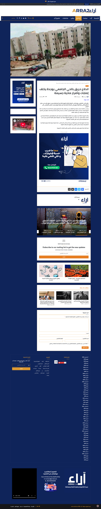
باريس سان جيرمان (46, 368)
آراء (91, 18)
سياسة (85, 18)
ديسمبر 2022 (85, 445)
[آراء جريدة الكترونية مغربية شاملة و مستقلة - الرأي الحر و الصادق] (84, 10)
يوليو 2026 (86, 359)
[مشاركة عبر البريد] (72, 189)
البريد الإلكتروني (85, 338)
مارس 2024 (85, 416)
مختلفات (65, 18)
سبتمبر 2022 (85, 451)
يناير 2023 (86, 443)
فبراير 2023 (85, 441)
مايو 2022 (86, 460)
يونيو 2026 (86, 361)
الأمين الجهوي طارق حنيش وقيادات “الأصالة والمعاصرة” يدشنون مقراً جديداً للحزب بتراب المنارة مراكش (65, 4)
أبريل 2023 (86, 437)
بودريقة (39, 368)
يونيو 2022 (86, 458)
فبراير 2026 (85, 369)
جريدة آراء (84, 96)
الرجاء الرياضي (40, 363)
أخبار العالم (47, 361)
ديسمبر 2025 (85, 373)
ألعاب (42, 361)
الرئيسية (96, 18)
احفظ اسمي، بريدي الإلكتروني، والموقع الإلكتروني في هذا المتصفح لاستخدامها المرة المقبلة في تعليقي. (68, 343)
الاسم (87, 333)
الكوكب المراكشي (46, 366)
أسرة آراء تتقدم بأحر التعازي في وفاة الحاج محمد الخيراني (64, 301)
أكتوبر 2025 (85, 377)
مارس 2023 (85, 439)
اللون (40, 366)
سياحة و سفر (47, 370)
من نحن (21, 506)
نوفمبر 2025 (85, 375)
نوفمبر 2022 (85, 447)
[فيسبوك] (82, 189)
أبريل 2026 (86, 365)
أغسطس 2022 (85, 453)
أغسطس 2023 (85, 431)
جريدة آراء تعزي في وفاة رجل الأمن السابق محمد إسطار (81, 301)
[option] (64, 221)
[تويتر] (79, 189)
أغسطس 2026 (85, 357)
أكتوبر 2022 (85, 449)
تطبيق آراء (57, 18)
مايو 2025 (86, 388)
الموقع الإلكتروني (60, 338)
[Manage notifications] (98, 506)
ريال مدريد (35, 368)
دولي (72, 18)
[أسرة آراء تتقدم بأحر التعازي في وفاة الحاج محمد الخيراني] (63, 295)
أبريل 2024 (86, 414)
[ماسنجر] (76, 189)
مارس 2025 (85, 392)
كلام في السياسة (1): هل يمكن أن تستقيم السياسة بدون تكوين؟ (64, 222)
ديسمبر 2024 (85, 398)
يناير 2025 (86, 396)
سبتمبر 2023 (85, 429)
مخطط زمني (37, 373)
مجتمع (78, 18)
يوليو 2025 (86, 383)
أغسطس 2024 (85, 406)
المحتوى (36, 366)
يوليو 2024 (86, 408)
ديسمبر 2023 (85, 423)
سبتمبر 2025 (85, 379)
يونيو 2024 (86, 410)
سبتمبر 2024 (85, 404)
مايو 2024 (86, 412)
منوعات (48, 375)
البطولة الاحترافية (37, 361)
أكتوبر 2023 (85, 427)
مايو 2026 (86, 363)
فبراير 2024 (85, 418)
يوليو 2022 (86, 455)
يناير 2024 (86, 420)
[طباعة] (69, 189)
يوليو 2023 (86, 433)
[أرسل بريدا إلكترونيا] (82, 96)
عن (42, 370)
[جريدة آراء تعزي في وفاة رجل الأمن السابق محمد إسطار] (81, 295)
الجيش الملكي (46, 363)
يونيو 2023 (86, 435)
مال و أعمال (42, 373)
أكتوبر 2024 (85, 402)
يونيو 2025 (86, 386)
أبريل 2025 (86, 390)
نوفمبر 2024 (85, 400)
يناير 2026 (86, 371)
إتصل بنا (12, 506)
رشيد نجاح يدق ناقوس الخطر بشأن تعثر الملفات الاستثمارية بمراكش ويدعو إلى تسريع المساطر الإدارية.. (47, 302)
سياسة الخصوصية (27, 506)
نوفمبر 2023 (85, 425)
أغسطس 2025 (85, 381)
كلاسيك (47, 373)
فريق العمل (38, 370)
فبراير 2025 (85, 394)
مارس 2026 (85, 367)
